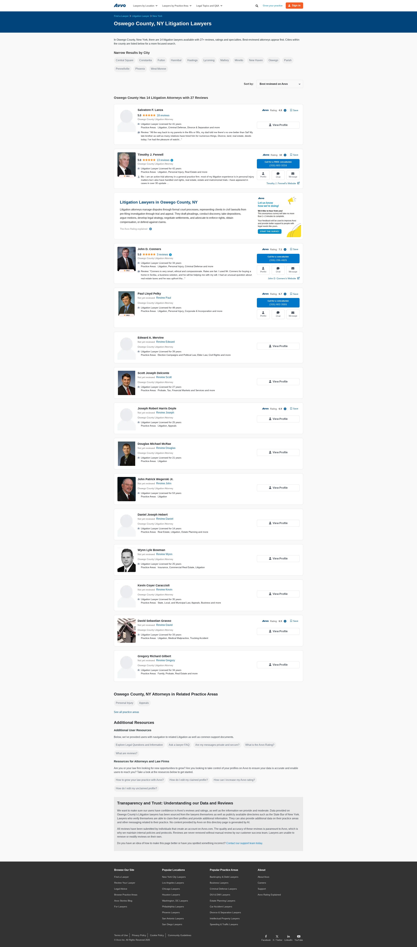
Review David (164, 625)
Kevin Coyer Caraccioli (154, 585)
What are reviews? (126, 753)
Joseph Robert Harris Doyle (157, 408)
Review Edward (165, 341)
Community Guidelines (179, 935)
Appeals (144, 703)
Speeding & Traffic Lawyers (224, 924)
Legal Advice (120, 888)
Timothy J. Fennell (150, 154)
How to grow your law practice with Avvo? (140, 780)
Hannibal (176, 60)
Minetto (239, 60)
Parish (288, 60)
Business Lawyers (219, 882)
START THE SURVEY (269, 231)
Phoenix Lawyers (171, 912)
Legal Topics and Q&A (207, 5)
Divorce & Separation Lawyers (225, 912)
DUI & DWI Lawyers (220, 894)
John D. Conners (149, 249)
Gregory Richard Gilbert (154, 656)
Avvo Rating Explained (269, 894)
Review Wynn (164, 554)
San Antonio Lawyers (173, 918)
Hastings (192, 60)
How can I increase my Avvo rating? (234, 780)
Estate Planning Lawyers (222, 900)
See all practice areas (126, 712)
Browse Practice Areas (125, 894)
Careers (262, 882)
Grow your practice (272, 5)
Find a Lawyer (121, 877)
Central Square (124, 60)
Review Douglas (165, 448)
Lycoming (209, 60)
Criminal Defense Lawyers (223, 888)
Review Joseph (165, 412)
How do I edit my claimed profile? (189, 780)
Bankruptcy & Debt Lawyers (224, 877)
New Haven (256, 60)
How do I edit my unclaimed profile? (136, 788)
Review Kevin (164, 589)
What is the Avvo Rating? (259, 744)
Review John (163, 483)
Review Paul (163, 297)
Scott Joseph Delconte (153, 373)
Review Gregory (165, 660)
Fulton (161, 60)
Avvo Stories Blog (123, 900)
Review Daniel (164, 518)
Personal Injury (124, 703)
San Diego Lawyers (172, 924)
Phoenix (140, 68)
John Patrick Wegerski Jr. (155, 479)
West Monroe (158, 68)
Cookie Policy (157, 935)
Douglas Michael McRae (154, 443)
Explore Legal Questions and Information (139, 744)
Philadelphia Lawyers (173, 906)
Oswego (273, 60)
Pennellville (122, 68)
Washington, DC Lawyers (175, 900)
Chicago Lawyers (171, 888)
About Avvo (263, 877)
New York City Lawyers (174, 877)
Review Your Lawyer (124, 882)
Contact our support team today (244, 843)
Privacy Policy (139, 935)
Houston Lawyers (171, 894)
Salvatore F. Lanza (150, 110)
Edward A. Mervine (151, 337)
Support (262, 888)
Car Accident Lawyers (221, 906)
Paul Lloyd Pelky (149, 293)
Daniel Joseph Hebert (153, 514)
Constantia (145, 60)
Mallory (224, 60)
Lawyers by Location (143, 5)
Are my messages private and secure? (217, 744)
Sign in (296, 5)
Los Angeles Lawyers (173, 882)
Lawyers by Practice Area (175, 5)
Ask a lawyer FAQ (179, 744)
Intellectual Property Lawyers (225, 918)
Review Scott (164, 377)
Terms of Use (121, 935)
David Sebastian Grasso (154, 620)
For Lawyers (120, 906)
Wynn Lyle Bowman (151, 550)
